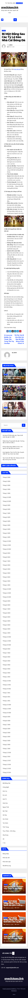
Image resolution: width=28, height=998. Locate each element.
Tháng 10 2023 (7, 597)
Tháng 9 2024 (6, 553)
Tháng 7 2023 (6, 609)
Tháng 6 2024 (6, 565)
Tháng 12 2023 (7, 589)
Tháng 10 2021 (7, 688)
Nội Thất (5, 811)
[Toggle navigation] (15, 19)
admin (10, 45)
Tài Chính (5, 823)
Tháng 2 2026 (6, 489)
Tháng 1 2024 (6, 585)
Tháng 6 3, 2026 (9, 941)
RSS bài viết (6, 857)
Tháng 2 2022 (6, 672)
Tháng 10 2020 (7, 712)
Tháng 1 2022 (6, 676)
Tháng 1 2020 (6, 748)
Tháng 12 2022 (7, 637)
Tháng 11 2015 (7, 768)
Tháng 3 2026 (6, 485)
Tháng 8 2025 (6, 509)
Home (14, 994)
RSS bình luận (7, 861)
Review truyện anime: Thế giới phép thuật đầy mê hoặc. (13, 395)
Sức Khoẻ (5, 819)
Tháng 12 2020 (7, 704)
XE (3, 839)
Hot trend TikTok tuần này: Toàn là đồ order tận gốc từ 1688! (13, 888)
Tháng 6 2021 (6, 696)
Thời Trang (6, 827)
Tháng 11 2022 (7, 641)
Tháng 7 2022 (6, 652)
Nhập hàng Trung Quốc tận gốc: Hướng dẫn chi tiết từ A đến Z (13, 905)
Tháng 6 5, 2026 (9, 924)
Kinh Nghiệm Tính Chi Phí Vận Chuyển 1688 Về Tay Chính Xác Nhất (14, 938)
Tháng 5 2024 (6, 569)
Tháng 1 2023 (6, 633)
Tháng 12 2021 (7, 680)
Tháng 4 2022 (6, 664)
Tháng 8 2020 (6, 720)
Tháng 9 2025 (6, 505)
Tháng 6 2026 (6, 477)
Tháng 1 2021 (6, 700)
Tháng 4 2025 (6, 525)
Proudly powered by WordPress (10, 988)
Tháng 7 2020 (6, 724)
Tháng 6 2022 (6, 656)
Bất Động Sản (6, 783)
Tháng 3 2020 (6, 740)
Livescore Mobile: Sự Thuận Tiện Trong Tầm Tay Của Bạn (9, 339)
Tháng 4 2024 (6, 573)
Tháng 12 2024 (7, 541)
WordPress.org (7, 865)
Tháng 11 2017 (7, 760)
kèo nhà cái (17, 69)
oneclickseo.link (9, 7)
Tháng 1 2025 (6, 537)
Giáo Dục (5, 803)
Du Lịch (5, 795)
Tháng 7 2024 (6, 561)
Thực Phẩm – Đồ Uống (9, 831)
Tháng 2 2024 (6, 581)
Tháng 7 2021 (6, 692)
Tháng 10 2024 (7, 549)
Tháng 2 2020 (6, 744)
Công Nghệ (6, 787)
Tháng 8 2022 (6, 649)
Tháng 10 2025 (7, 501)
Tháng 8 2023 (6, 605)
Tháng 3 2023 (6, 625)
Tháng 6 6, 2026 (9, 907)
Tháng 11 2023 (7, 593)
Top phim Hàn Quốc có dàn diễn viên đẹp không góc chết (14, 378)
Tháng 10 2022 (7, 645)
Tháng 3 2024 (6, 577)
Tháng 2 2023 (6, 629)
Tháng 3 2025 (6, 529)
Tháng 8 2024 (6, 557)
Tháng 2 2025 (6, 533)
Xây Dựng (5, 835)
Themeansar (14, 990)
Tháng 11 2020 (7, 708)
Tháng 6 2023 (6, 613)
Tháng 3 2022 (6, 668)
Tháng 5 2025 (6, 521)
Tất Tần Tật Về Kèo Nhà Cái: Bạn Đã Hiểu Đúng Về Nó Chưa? (19, 339)
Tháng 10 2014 (7, 772)
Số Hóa (5, 815)
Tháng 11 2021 (7, 684)
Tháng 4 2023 (6, 621)
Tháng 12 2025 (7, 497)
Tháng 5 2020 (6, 732)
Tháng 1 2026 (6, 493)
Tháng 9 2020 (6, 716)
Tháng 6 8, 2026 (9, 891)
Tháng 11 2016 (7, 764)
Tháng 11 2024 (7, 545)
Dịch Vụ (5, 791)
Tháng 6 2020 (6, 728)
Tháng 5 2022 (6, 660)
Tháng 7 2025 (6, 513)
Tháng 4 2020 (6, 736)
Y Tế (4, 843)
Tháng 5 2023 (6, 617)
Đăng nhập (6, 853)
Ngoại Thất (6, 807)
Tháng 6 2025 (6, 517)
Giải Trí (3, 30)
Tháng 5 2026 (6, 481)
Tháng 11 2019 (7, 752)
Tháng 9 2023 (6, 601)
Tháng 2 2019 (6, 756)
